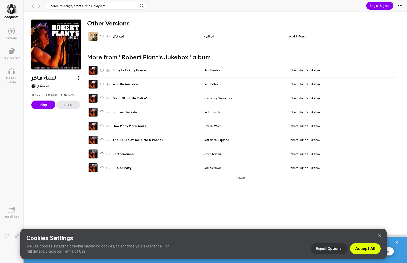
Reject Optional (329, 248)
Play (43, 104)
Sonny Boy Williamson (218, 98)
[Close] (379, 235)
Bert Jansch (212, 112)
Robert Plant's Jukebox (304, 70)
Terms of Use (74, 251)
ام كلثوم (43, 86)
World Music (297, 36)
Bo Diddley (211, 84)
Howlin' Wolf (212, 126)
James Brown (213, 168)
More (241, 178)
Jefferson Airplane (216, 140)
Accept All (365, 248)
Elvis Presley (212, 70)
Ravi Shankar (213, 154)
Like (68, 104)
